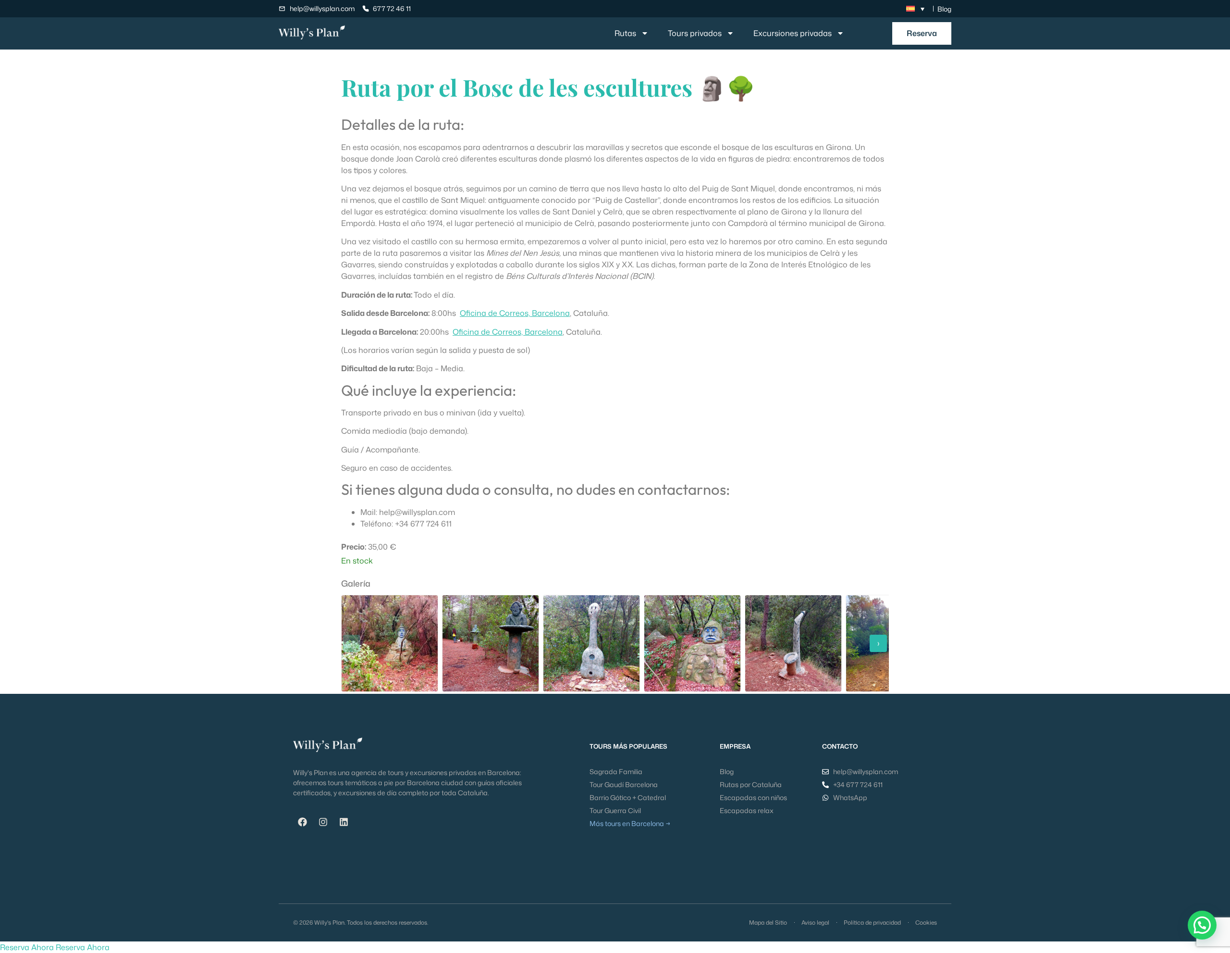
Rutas (625, 33)
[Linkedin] (343, 822)
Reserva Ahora (27, 947)
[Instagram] (323, 822)
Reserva (922, 33)
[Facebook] (302, 822)
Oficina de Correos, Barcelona (515, 313)
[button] (1202, 925)
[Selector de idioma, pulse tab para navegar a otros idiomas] (915, 8)
